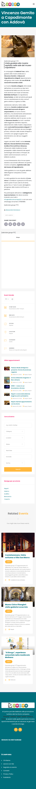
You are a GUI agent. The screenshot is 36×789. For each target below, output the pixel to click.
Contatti (6, 771)
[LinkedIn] (14, 224)
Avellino (6, 494)
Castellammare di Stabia (17, 580)
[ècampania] (10, 4)
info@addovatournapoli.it (12, 199)
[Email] (23, 224)
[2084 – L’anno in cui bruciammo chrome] (7, 387)
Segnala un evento (10, 767)
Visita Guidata (9, 215)
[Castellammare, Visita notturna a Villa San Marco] (18, 545)
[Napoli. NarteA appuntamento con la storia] (7, 403)
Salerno (6, 491)
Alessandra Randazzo (13, 210)
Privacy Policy (8, 774)
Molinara (12, 680)
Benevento (7, 496)
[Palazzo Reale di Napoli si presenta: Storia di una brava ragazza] (7, 368)
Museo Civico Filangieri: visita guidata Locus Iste (16, 605)
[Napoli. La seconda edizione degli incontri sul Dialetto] (7, 394)
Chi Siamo (6, 760)
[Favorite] (12, 299)
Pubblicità (6, 777)
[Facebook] (6, 224)
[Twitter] (10, 224)
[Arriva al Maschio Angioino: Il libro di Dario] (7, 380)
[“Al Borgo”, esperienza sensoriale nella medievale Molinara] (18, 645)
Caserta (7, 499)
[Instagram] (20, 729)
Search (18, 469)
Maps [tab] (18, 237)
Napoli (11, 333)
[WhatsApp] (19, 224)
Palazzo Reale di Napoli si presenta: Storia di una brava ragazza (21, 370)
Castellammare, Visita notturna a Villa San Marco (17, 556)
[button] (14, 431)
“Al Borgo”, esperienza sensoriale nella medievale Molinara (17, 655)
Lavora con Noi (8, 764)
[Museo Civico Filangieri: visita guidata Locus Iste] (18, 597)
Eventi (10, 341)
